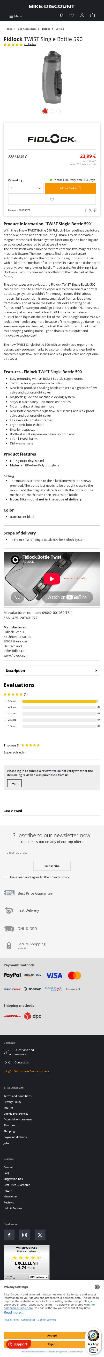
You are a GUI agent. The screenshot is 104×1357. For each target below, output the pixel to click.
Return (8, 1190)
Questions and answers (24, 1052)
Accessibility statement (18, 1119)
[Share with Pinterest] (94, 210)
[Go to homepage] (52, 6)
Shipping (9, 1131)
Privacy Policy (12, 1102)
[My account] (82, 16)
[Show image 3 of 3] (58, 111)
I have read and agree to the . (39, 877)
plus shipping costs (83, 164)
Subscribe (52, 866)
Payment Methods (15, 1137)
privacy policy (59, 877)
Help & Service (13, 1208)
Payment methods (19, 965)
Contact (8, 1167)
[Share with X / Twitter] (89, 210)
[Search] (61, 16)
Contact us (22, 1062)
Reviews (9, 1202)
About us (9, 1125)
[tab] (52, 671)
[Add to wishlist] (52, 200)
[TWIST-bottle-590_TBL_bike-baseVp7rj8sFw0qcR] (52, 77)
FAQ (6, 1173)
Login (14, 783)
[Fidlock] (52, 138)
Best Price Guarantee (17, 1185)
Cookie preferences (16, 1113)
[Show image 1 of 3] (45, 111)
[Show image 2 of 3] (52, 111)
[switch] (93, 1350)
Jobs (6, 1143)
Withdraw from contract (32, 1071)
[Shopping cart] (92, 16)
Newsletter (10, 1196)
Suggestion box (13, 1179)
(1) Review (30, 44)
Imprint (8, 1107)
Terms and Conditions (17, 1096)
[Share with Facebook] (85, 210)
